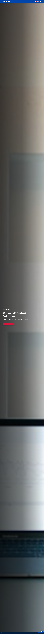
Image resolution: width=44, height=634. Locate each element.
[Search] (35, 1)
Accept (39, 632)
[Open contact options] (42, 632)
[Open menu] (40, 1)
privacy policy (34, 632)
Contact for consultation (8, 324)
